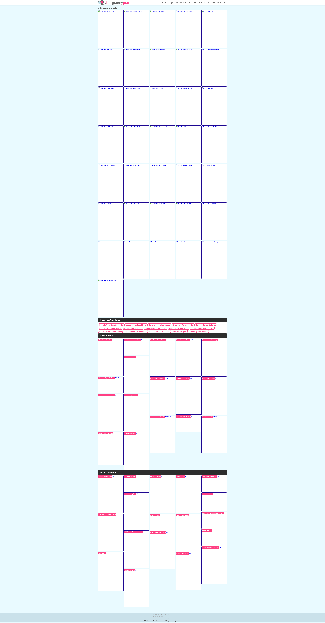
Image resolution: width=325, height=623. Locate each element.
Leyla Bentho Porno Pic (178, 328)
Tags (171, 2)
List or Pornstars (201, 2)
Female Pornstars (184, 2)
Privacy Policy (168, 618)
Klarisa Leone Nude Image (110, 328)
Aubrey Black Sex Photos (136, 331)
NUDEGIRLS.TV (165, 614)
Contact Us (156, 618)
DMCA (162, 618)
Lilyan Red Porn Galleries (183, 325)
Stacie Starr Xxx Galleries (158, 331)
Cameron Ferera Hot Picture (202, 328)
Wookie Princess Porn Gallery (111, 331)
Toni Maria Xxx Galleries (206, 325)
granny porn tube (158, 616)
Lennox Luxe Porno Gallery (156, 328)
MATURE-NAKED (219, 2)
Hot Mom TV (156, 614)
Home (164, 2)
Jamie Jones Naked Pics (132, 328)
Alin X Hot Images (178, 331)
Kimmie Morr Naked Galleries (111, 325)
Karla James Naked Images (160, 325)
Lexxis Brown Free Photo (136, 325)
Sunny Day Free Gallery (198, 331)
